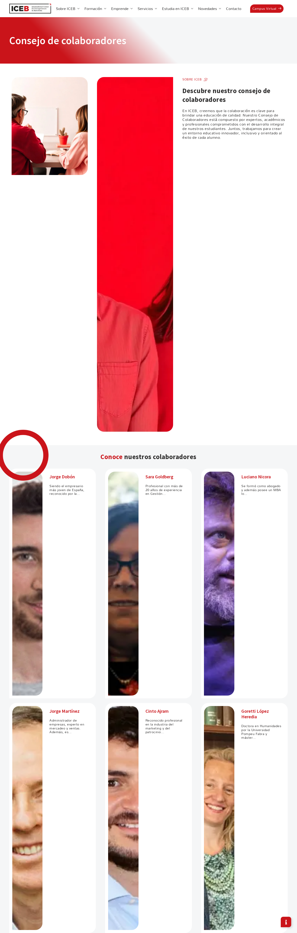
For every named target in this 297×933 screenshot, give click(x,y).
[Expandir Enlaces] (286, 922)
